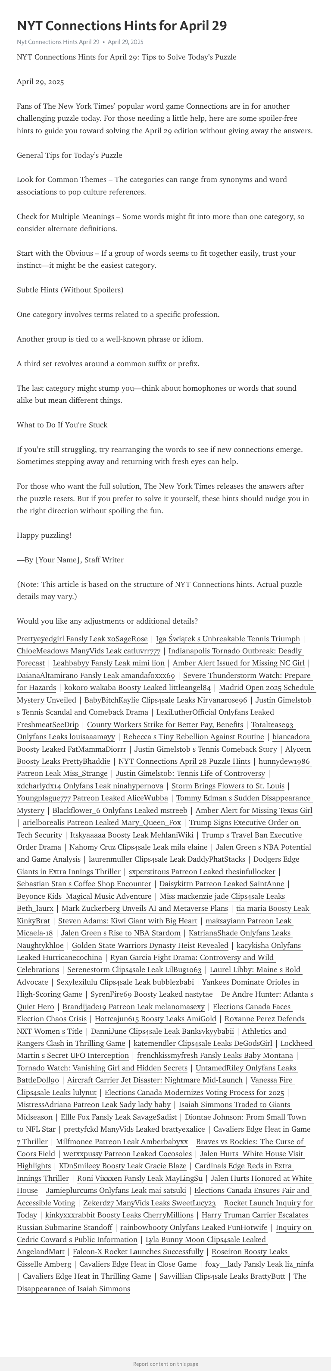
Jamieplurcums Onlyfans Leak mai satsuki (116, 1190)
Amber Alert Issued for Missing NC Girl (239, 663)
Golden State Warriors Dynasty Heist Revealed (150, 945)
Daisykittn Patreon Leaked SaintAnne (221, 883)
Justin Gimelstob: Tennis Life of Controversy (190, 773)
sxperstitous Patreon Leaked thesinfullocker (202, 871)
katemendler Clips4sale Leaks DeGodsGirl (203, 1043)
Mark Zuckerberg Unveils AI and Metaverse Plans (145, 908)
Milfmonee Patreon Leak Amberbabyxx (122, 1141)
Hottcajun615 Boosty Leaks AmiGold (155, 1018)
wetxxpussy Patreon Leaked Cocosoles (127, 1153)
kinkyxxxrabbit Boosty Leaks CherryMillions (119, 1215)
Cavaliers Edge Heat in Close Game (138, 1264)
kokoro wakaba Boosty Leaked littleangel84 (137, 687)
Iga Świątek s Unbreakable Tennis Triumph (228, 638)
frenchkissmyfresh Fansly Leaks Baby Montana (215, 1055)
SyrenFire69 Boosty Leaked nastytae (152, 994)
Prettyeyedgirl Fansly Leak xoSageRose (82, 638)
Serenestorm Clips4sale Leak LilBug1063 (134, 969)
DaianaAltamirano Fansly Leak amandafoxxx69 (96, 675)
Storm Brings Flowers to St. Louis (228, 786)
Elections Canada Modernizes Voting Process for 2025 (194, 1092)
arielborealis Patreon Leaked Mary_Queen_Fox (102, 822)
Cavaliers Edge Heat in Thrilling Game (87, 1276)
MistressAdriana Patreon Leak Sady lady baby (94, 1104)
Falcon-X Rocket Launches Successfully (138, 1251)
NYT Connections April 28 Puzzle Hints (184, 761)
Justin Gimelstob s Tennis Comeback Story (205, 749)
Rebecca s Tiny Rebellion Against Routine (193, 736)
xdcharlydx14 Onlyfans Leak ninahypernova (90, 786)
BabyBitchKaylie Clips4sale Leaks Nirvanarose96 (165, 700)
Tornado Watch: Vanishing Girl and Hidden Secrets (102, 1068)
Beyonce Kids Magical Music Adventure (84, 896)
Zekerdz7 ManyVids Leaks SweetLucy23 (149, 1203)
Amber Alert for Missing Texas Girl (254, 810)
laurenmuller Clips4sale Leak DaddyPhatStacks (167, 859)
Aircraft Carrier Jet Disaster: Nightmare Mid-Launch (155, 1080)
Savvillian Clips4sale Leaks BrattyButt (222, 1276)
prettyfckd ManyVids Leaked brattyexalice (134, 1129)
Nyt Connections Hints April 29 (58, 42)
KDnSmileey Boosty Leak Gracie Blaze (123, 1165)
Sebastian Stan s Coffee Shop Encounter (84, 883)
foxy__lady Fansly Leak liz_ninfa (259, 1264)
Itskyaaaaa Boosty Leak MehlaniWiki (132, 835)
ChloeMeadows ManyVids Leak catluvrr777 (88, 651)
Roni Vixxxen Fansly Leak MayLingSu (140, 1178)
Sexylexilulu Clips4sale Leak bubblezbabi (125, 982)
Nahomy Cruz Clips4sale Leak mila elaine (138, 847)
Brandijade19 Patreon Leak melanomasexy (133, 1006)
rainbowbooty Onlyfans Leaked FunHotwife (194, 1227)
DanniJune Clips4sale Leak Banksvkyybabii (162, 1031)
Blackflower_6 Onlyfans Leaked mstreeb (120, 810)
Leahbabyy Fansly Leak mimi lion (109, 663)
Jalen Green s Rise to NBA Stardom (121, 933)
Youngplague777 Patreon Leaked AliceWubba (92, 798)
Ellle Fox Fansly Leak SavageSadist (119, 1117)
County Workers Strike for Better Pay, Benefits (165, 724)
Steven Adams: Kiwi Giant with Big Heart (127, 921)
